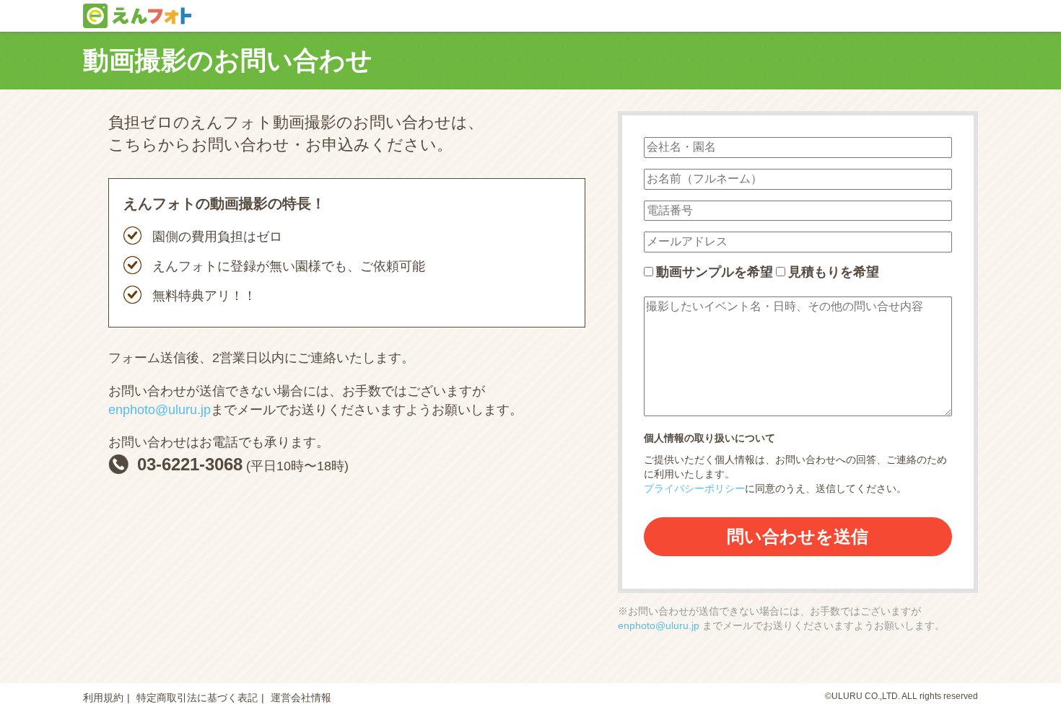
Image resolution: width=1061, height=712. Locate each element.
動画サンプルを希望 (714, 272)
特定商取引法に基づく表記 (197, 697)
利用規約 (103, 697)
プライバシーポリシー (694, 488)
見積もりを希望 (833, 272)
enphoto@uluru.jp (159, 410)
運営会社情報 (301, 697)
